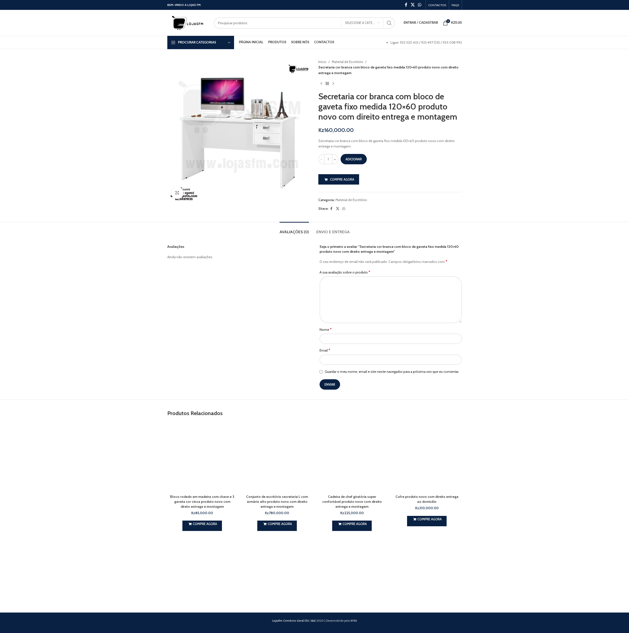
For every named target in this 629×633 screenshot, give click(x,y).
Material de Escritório (347, 62)
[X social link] (412, 5)
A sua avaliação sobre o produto (345, 272)
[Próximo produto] (333, 83)
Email (325, 350)
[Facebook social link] (406, 5)
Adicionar (354, 159)
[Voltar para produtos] (327, 83)
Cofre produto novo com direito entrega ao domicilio (426, 499)
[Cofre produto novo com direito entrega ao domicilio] (427, 457)
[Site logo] (188, 22)
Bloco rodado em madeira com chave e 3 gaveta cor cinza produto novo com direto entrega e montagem (202, 501)
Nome (326, 329)
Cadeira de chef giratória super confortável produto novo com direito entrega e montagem (352, 501)
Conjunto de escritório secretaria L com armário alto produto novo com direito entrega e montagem (277, 501)
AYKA (353, 620)
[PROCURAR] (389, 23)
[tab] (294, 229)
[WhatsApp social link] (419, 5)
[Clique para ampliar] (177, 193)
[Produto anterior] (321, 83)
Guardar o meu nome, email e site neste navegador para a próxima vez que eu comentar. (392, 371)
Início (322, 62)
